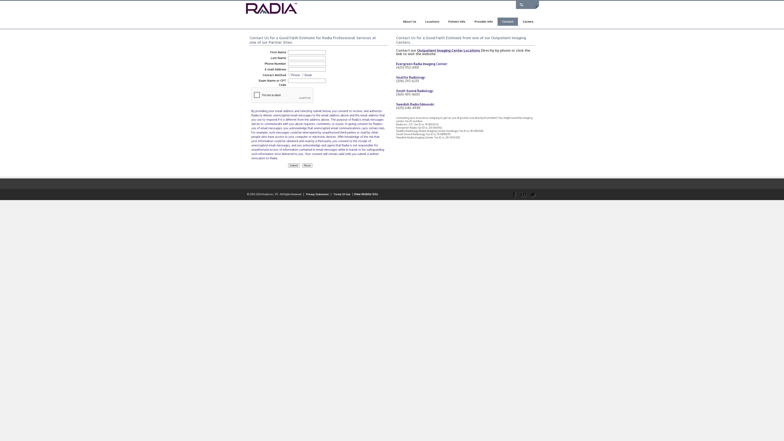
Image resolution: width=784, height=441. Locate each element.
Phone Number (275, 63)
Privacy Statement (317, 194)
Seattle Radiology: (411, 77)
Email (308, 75)
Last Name (278, 58)
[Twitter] (533, 194)
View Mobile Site (366, 194)
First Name (278, 52)
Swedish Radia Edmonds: (415, 104)
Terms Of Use (341, 194)
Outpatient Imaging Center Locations (448, 50)
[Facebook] (514, 194)
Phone (296, 75)
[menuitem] (410, 22)
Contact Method (274, 75)
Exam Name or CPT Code (272, 83)
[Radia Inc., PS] (271, 8)
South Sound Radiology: (415, 91)
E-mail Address (275, 69)
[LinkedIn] (523, 194)
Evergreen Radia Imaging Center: (422, 64)
